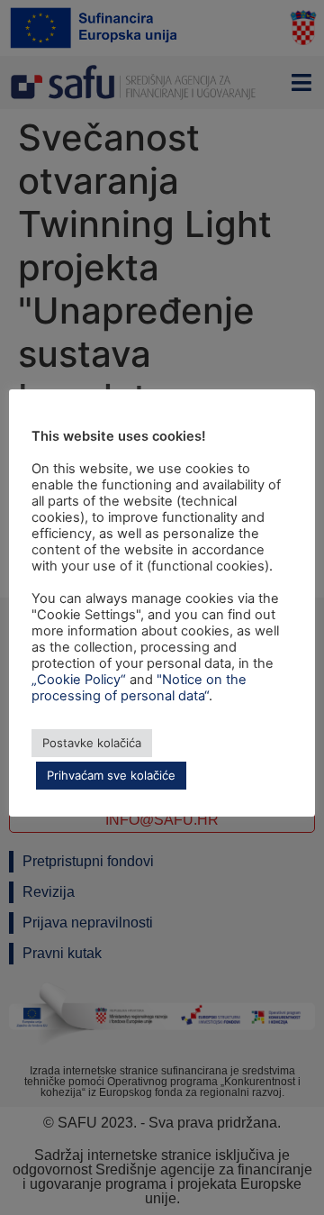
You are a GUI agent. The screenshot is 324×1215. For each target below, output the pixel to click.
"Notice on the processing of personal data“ (139, 687)
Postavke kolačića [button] (91, 742)
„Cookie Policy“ (79, 679)
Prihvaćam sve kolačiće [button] (111, 775)
